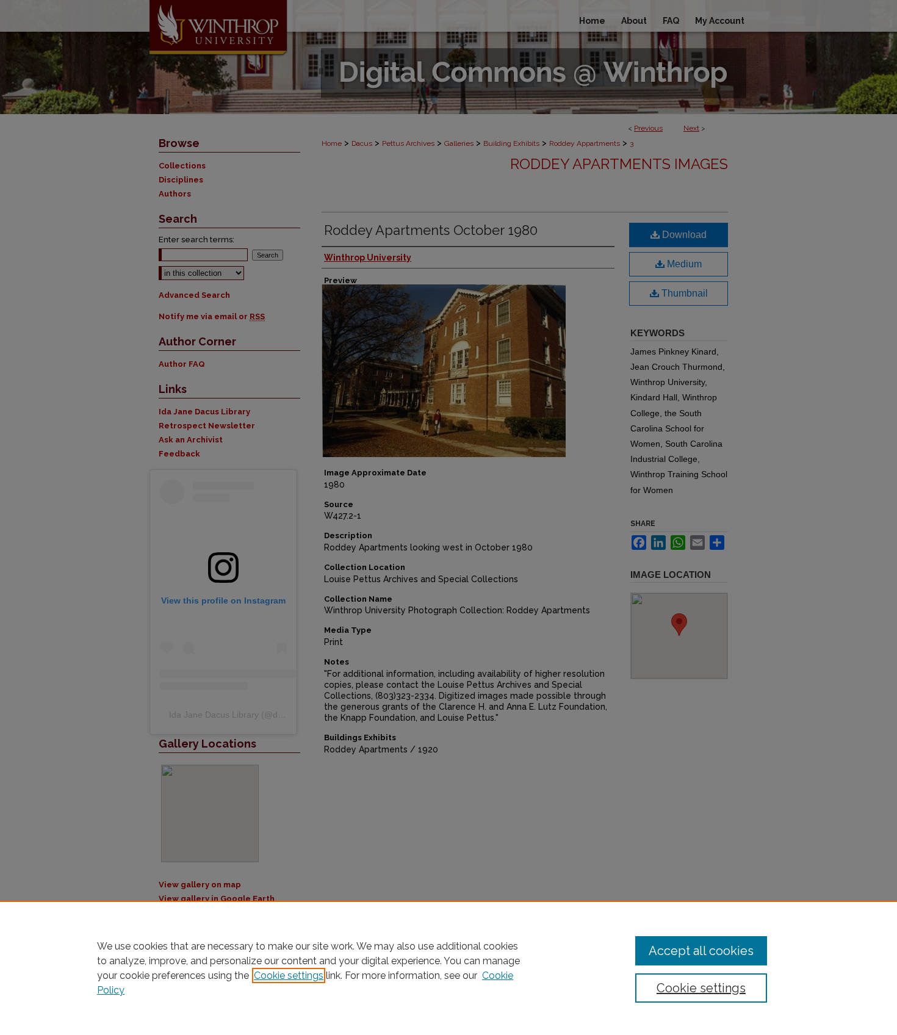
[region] (448, 968)
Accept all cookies (701, 950)
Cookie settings (288, 975)
